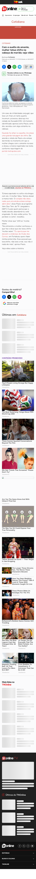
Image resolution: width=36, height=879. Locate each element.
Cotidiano (18, 21)
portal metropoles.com (11, 151)
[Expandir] (33, 864)
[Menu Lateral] (3, 15)
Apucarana (8, 15)
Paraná (31, 15)
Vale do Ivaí (24, 15)
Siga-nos (26, 66)
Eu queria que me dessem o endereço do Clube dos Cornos (16, 233)
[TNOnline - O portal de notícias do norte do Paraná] (9, 9)
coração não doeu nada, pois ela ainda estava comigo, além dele (16, 201)
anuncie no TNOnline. (23, 188)
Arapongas (16, 15)
